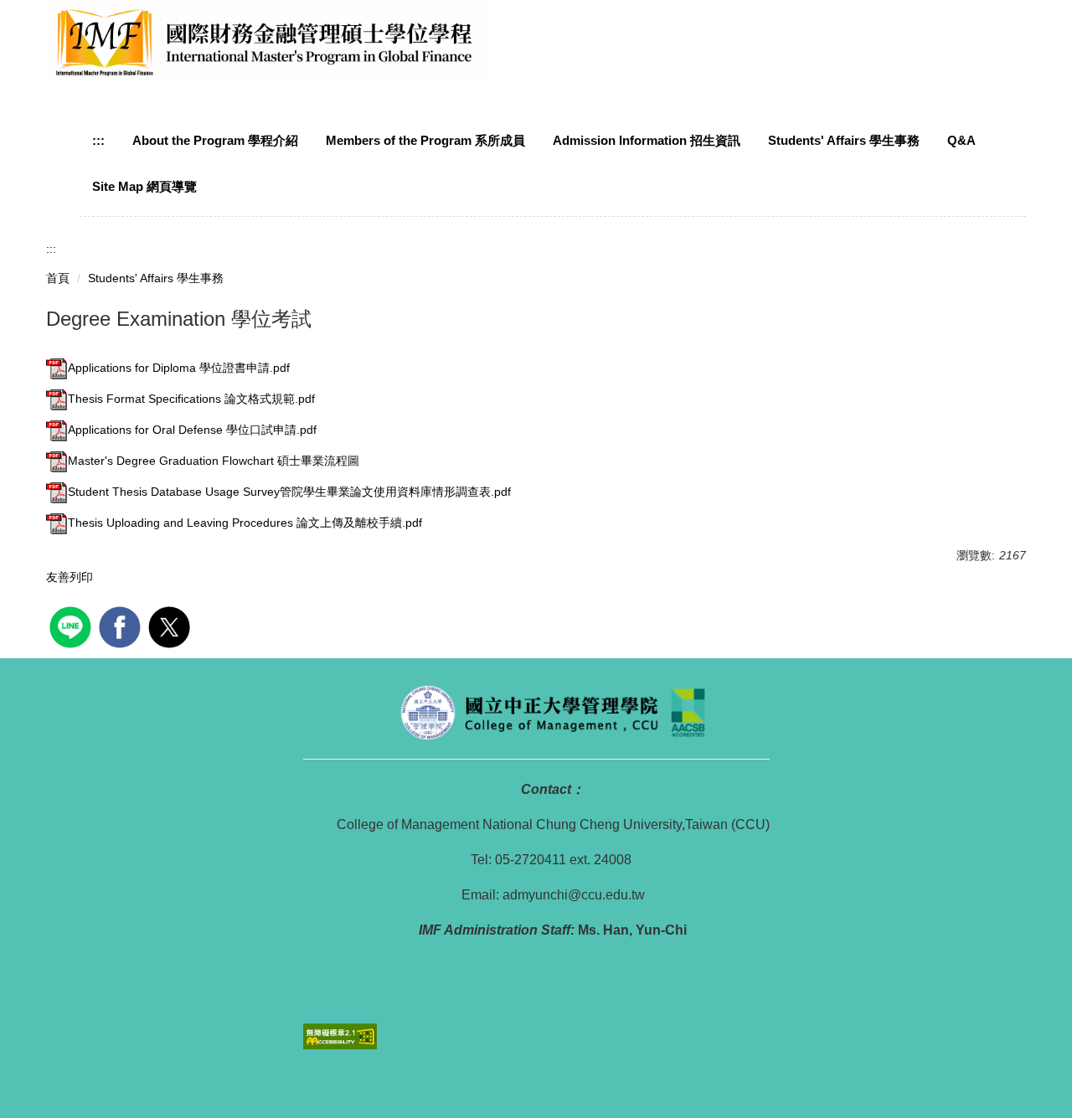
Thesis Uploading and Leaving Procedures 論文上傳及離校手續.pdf (245, 522)
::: (98, 140)
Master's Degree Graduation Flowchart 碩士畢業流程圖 (213, 460)
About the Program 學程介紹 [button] (215, 140)
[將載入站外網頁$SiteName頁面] (72, 625)
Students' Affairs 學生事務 (156, 278)
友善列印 (69, 577)
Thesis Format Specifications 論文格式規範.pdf (191, 398)
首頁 (58, 278)
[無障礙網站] (340, 1035)
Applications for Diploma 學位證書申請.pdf (179, 367)
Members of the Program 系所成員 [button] (425, 140)
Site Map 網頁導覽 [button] (144, 186)
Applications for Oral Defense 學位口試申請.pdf (192, 429)
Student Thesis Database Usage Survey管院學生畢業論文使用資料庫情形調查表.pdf (289, 491)
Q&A (961, 140)
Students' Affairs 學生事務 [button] (844, 140)
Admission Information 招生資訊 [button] (646, 140)
